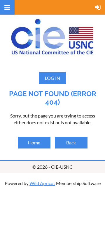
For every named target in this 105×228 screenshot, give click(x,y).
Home (34, 142)
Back (71, 142)
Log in (52, 78)
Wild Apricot (42, 183)
